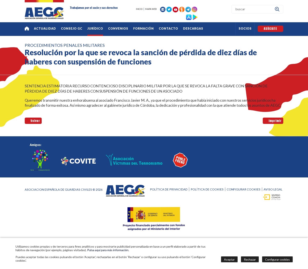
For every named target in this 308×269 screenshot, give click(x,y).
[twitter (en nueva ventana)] (169, 9)
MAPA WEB (151, 9)
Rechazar (250, 259)
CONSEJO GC (71, 28)
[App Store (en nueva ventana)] (189, 17)
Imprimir (274, 120)
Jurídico (95, 28)
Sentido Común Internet (270, 197)
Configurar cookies (243, 189)
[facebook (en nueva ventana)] (163, 9)
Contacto (168, 28)
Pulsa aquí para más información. (108, 250)
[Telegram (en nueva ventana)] (188, 9)
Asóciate (270, 28)
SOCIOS (245, 28)
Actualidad (45, 28)
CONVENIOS (118, 28)
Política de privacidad (169, 189)
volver (34, 120)
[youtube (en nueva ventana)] (175, 9)
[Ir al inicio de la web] (44, 18)
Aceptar (229, 259)
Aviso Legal (273, 189)
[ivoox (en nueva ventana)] (182, 9)
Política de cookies (207, 189)
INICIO (139, 9)
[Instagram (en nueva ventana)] (194, 9)
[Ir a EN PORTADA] (27, 29)
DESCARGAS (193, 28)
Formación (143, 28)
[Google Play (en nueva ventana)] (195, 17)
